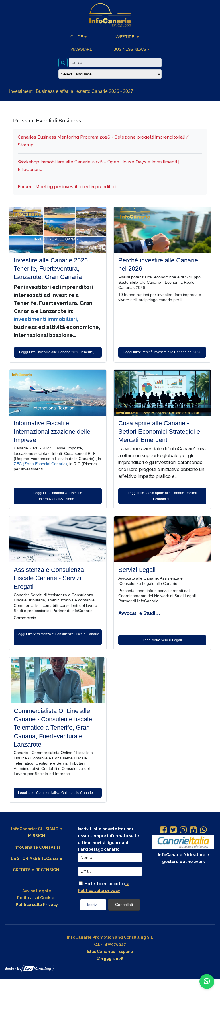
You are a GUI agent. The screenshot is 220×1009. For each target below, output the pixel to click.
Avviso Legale (36, 891)
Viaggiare (81, 49)
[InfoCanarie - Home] (110, 15)
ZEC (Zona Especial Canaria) (40, 463)
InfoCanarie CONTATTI (36, 847)
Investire (124, 36)
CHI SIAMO (48, 829)
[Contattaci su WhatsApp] (206, 981)
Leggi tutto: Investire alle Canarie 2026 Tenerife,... (57, 352)
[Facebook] (163, 830)
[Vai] (63, 62)
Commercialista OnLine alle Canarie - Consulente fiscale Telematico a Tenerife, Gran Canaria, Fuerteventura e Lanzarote (53, 727)
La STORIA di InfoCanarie (36, 858)
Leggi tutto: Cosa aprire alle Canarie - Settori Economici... (162, 496)
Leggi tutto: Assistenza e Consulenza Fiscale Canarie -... (57, 637)
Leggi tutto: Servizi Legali (162, 640)
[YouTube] (193, 830)
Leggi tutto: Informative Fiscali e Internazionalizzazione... (57, 496)
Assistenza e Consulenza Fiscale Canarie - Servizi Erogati (49, 578)
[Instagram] (183, 830)
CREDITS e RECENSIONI (36, 870)
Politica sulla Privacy (37, 904)
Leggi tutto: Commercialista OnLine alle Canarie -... (57, 793)
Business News (129, 49)
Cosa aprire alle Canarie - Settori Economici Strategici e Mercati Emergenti (159, 431)
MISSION (36, 835)
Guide (76, 36)
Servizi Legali (137, 569)
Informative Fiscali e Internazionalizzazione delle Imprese (52, 431)
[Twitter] (173, 830)
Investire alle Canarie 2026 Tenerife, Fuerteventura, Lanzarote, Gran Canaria (51, 269)
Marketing (38, 968)
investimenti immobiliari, (46, 319)
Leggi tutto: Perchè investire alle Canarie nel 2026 (162, 352)
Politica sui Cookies (36, 897)
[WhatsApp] (203, 830)
